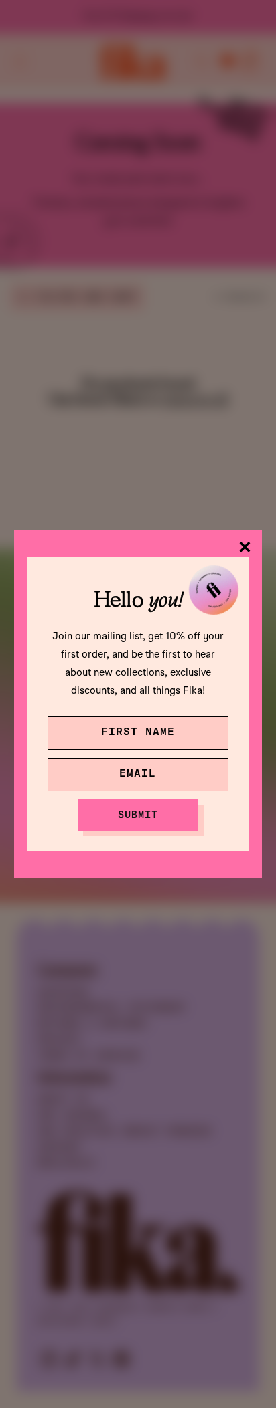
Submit (138, 814)
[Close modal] (245, 547)
